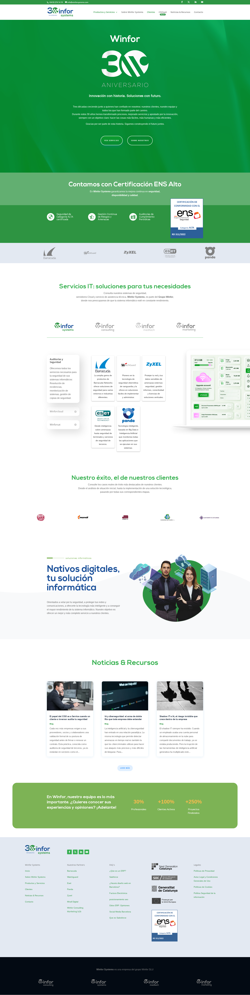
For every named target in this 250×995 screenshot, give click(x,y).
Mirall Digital (72, 902)
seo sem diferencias (35, 918)
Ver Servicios (111, 140)
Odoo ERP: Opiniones (119, 905)
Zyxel (69, 895)
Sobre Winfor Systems (132, 12)
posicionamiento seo (118, 899)
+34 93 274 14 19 (56, 2)
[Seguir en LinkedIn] (81, 852)
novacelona (200, 907)
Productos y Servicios (104, 12)
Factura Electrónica (118, 893)
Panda (70, 889)
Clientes (151, 12)
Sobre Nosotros (140, 140)
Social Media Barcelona (120, 912)
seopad (197, 931)
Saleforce (113, 877)
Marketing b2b (74, 911)
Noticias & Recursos (180, 12)
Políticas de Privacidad (204, 871)
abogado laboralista (204, 913)
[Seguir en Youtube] (86, 852)
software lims (31, 912)
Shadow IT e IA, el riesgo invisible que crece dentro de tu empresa (178, 718)
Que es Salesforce (117, 918)
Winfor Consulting (75, 908)
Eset (69, 883)
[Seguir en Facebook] (69, 852)
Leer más (125, 768)
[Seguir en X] (75, 852)
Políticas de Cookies (203, 887)
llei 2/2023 (199, 925)
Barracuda (72, 871)
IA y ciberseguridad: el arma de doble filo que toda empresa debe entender (123, 718)
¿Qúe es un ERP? (117, 871)
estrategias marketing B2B (207, 946)
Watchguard (72, 877)
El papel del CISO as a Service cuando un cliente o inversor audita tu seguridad (70, 718)
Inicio (27, 871)
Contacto (198, 12)
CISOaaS (163, 12)
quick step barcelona (204, 901)
